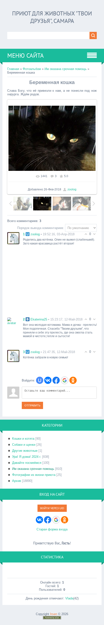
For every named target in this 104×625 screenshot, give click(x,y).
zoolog (71, 189)
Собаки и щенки (23, 444)
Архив (16, 481)
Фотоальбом (32, 69)
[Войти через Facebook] (56, 380)
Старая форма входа (52, 529)
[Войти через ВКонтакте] (48, 380)
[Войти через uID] (39, 380)
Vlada (69, 598)
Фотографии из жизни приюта (33, 475)
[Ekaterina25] (13, 321)
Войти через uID (52, 508)
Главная (13, 69)
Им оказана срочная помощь (66, 69)
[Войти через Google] (64, 380)
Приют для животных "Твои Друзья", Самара (52, 17)
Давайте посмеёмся (26, 463)
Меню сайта (25, 55)
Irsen (53, 614)
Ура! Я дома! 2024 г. (26, 456)
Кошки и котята (23, 438)
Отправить (32, 405)
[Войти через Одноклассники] (73, 380)
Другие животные (24, 450)
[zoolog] (13, 238)
